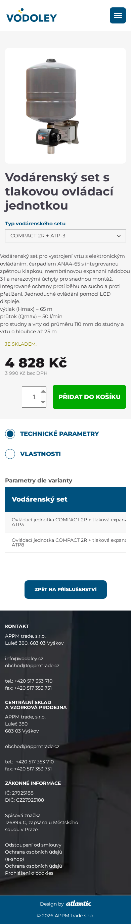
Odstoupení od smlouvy (33, 845)
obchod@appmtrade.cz (32, 665)
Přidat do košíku (89, 397)
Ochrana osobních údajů (33, 866)
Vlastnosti (40, 454)
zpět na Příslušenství (66, 589)
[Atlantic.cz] (78, 904)
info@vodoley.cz (24, 658)
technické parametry (59, 434)
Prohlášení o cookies (29, 873)
